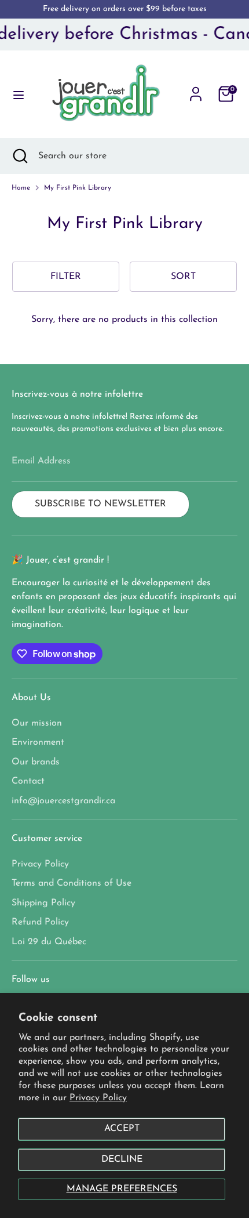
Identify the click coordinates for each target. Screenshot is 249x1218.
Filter (65, 276)
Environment (38, 742)
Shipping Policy (43, 903)
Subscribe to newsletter (100, 504)
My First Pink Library (77, 187)
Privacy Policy (98, 1098)
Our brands (36, 762)
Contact (28, 781)
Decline (121, 1159)
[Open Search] (19, 156)
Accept (122, 1128)
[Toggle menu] (15, 94)
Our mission (37, 723)
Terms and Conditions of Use (71, 883)
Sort (183, 276)
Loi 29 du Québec (49, 942)
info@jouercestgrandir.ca (63, 801)
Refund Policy (40, 922)
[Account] (195, 89)
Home (21, 187)
